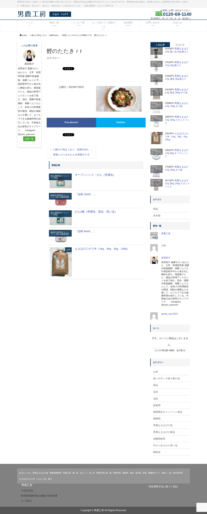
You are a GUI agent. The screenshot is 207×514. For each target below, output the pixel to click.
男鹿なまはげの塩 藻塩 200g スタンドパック (177, 183)
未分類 (156, 215)
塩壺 (155, 392)
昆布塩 (138, 473)
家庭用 (153, 180)
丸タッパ (84, 473)
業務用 (156, 418)
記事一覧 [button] (29, 139)
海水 (50, 479)
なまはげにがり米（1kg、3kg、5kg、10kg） (102, 248)
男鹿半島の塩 (102, 473)
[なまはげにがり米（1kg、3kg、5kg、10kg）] (61, 261)
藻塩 (145, 473)
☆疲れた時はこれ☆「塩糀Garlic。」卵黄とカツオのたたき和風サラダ (71, 152)
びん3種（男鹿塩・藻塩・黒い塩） (96, 211)
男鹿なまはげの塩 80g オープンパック (176, 153)
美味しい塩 (166, 473)
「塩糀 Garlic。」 (85, 194)
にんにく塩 (41, 479)
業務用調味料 (56, 473)
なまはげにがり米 (27, 479)
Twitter (120, 122)
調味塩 (156, 452)
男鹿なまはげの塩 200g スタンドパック (177, 119)
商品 (155, 209)
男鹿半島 (117, 473)
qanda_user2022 (169, 313)
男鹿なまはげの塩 (156, 64)
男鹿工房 (165, 233)
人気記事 (160, 44)
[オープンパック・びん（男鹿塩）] (61, 180)
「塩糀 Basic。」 (85, 231)
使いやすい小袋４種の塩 (166, 378)
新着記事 (180, 44)
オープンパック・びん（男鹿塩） (95, 174)
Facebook (71, 122)
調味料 (125, 473)
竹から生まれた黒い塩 (156, 51)
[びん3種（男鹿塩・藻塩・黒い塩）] (61, 217)
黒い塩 (75, 473)
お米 (68, 250)
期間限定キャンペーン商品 (59, 177)
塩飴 (155, 398)
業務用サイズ (154, 473)
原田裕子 (165, 257)
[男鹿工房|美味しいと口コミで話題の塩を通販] (45, 13)
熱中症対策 (178, 473)
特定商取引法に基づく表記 (163, 486)
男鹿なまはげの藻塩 (156, 79)
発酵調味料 (64, 197)
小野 (163, 245)
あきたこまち (25, 473)
